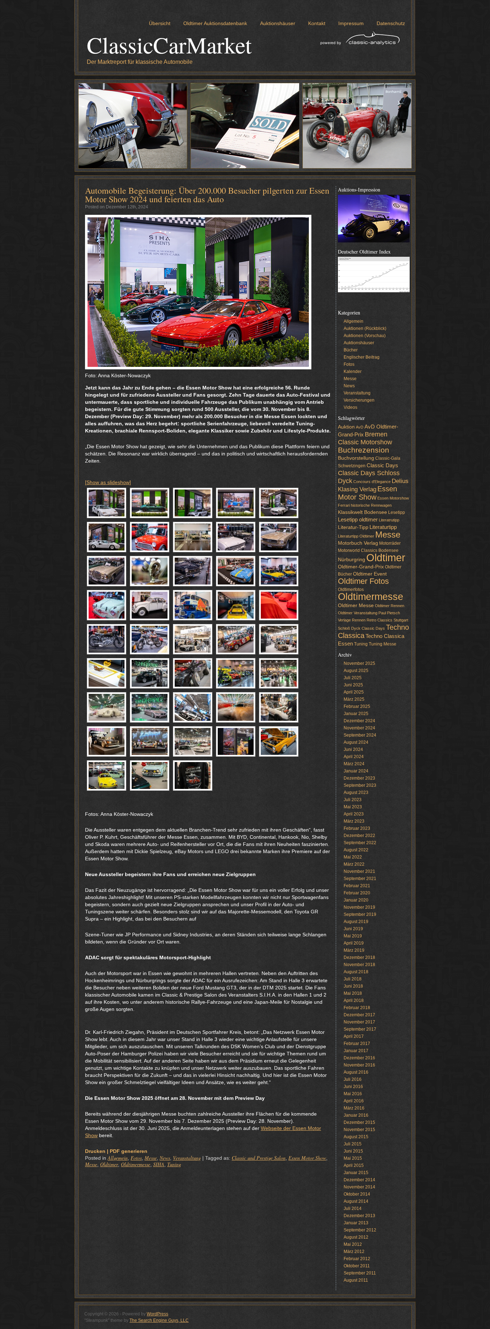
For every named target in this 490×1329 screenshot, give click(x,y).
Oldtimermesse (135, 1164)
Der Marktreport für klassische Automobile (140, 62)
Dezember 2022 (359, 835)
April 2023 (354, 814)
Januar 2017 (356, 1050)
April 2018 (354, 1000)
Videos (350, 407)
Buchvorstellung (356, 458)
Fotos (136, 1157)
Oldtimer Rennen (389, 606)
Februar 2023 (357, 828)
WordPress (157, 1313)
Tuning (174, 1164)
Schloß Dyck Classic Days (361, 628)
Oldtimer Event (370, 574)
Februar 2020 (357, 892)
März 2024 (354, 763)
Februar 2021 (357, 885)
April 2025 (354, 692)
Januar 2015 (356, 1172)
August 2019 (356, 921)
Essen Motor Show (307, 1157)
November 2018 (359, 964)
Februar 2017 (357, 1043)
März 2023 (354, 821)
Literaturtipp (383, 527)
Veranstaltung (187, 1157)
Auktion (346, 427)
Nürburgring (351, 559)
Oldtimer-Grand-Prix (361, 566)
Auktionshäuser (277, 23)
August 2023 (356, 792)
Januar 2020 (356, 900)
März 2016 (354, 1108)
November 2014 (359, 1187)
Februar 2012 (357, 1258)
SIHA (158, 1164)
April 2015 (354, 1165)
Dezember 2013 (359, 1215)
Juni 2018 (353, 986)
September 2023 (360, 785)
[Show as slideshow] (108, 482)
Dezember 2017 (359, 1014)
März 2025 (354, 699)
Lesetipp (396, 512)
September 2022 (360, 842)
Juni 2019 (353, 928)
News (165, 1157)
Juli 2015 (353, 1143)
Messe (151, 1157)
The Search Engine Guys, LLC (159, 1320)
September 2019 (360, 914)
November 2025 (359, 663)
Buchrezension (363, 450)
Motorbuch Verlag (358, 543)
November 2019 (359, 907)
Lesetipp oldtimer (358, 519)
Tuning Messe (382, 644)
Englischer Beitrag (362, 357)
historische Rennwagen (371, 505)
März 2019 (354, 950)
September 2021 (360, 878)
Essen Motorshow (393, 498)
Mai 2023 (353, 806)
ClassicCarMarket (169, 44)
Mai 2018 (353, 993)
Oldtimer (109, 1164)
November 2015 (359, 1129)
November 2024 (359, 727)
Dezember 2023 (359, 778)
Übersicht (159, 23)
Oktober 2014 (357, 1194)
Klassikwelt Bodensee (362, 512)
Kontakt (316, 23)
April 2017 (354, 1036)
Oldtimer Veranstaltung (357, 613)
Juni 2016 (353, 1086)
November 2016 (359, 1065)
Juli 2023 (353, 799)
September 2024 (360, 735)
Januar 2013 (356, 1222)
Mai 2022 (353, 857)
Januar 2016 (356, 1115)
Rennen (359, 620)
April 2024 (354, 756)
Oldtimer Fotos (363, 581)
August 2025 (356, 670)
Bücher (351, 350)
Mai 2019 (353, 935)
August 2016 (356, 1072)
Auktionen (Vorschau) (365, 335)
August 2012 (356, 1237)
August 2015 (356, 1136)
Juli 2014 (353, 1208)
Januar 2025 (356, 713)
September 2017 (360, 1029)
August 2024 (356, 742)
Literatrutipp (389, 520)
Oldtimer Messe (356, 605)
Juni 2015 (353, 1151)
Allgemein (118, 1157)
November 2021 (359, 871)
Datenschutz (391, 23)
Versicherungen (359, 400)
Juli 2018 (353, 979)
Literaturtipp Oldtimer (356, 536)
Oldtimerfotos (351, 589)
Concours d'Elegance (372, 481)
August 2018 (356, 971)
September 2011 (360, 1273)
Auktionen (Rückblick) (365, 328)
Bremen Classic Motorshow (365, 438)
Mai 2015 (353, 1158)
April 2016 (354, 1100)
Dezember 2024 (359, 720)
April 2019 (354, 943)
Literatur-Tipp (353, 527)
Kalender (353, 371)
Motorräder (390, 543)
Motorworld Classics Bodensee (368, 550)
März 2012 (354, 1251)
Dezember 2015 (359, 1122)
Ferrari (344, 505)
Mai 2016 (353, 1093)
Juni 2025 (353, 684)
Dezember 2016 (359, 1057)
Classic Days (382, 465)
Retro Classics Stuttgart (387, 620)
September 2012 (360, 1230)
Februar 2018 (357, 1007)
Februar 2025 (357, 706)
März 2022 (354, 864)
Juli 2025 (353, 677)
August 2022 (356, 849)
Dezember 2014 (359, 1179)
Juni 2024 (353, 749)
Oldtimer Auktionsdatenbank (215, 23)
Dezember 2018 (359, 957)
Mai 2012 (353, 1244)
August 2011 (356, 1280)
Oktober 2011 (357, 1265)
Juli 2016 (353, 1079)
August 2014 (356, 1201)
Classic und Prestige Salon (259, 1157)
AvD (359, 427)
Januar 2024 (356, 771)
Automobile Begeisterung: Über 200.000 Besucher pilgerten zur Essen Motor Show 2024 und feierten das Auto (207, 195)
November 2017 (359, 1022)
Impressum (351, 23)
